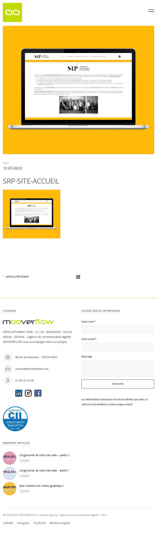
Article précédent (17, 276)
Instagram (23, 523)
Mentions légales (59, 523)
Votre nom (88, 321)
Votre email (88, 339)
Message (86, 356)
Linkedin (8, 523)
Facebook (39, 523)
